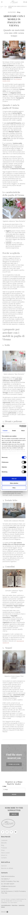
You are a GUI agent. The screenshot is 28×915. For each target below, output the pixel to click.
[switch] (24, 462)
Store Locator (14, 764)
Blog (6, 6)
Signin (14, 794)
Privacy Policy (15, 905)
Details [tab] (14, 430)
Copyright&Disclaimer (6, 905)
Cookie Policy (22, 905)
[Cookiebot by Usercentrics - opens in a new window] (19, 426)
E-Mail (4, 786)
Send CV (4, 866)
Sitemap (3, 907)
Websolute (3, 911)
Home (1, 6)
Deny (14, 487)
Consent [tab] (5, 430)
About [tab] (23, 430)
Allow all (14, 478)
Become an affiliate (7, 868)
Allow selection (14, 483)
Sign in (14, 814)
